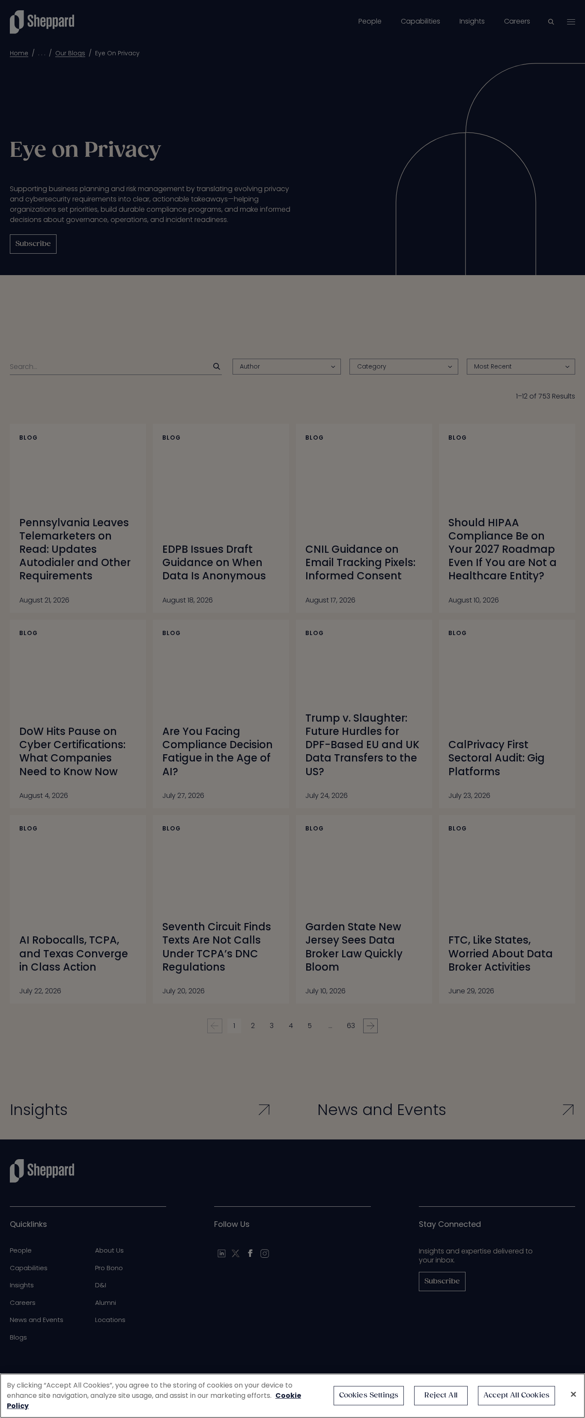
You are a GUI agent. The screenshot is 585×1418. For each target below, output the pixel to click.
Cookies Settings (369, 1395)
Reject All (440, 1395)
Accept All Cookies (516, 1395)
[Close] (573, 1394)
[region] (292, 1395)
